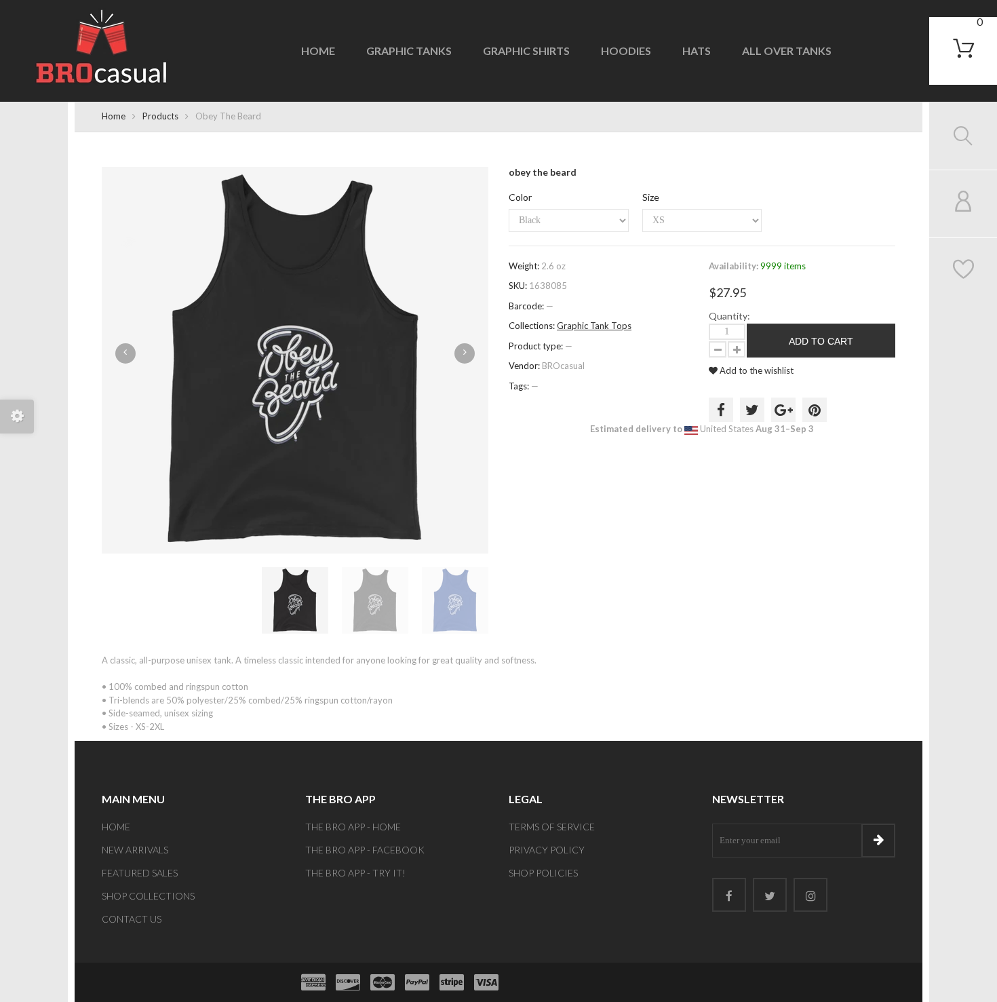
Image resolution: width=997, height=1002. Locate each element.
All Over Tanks (787, 50)
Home (318, 50)
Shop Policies (543, 873)
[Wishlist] (963, 272)
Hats (696, 50)
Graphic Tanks (409, 50)
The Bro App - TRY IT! (355, 873)
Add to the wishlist (756, 370)
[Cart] (963, 48)
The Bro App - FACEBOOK (365, 849)
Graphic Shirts (526, 50)
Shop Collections (148, 896)
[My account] (963, 204)
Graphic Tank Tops (594, 325)
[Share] (721, 410)
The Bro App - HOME (353, 826)
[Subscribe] (878, 841)
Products (160, 116)
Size (650, 197)
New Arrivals (135, 849)
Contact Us (131, 919)
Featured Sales (140, 873)
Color (520, 197)
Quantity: (729, 316)
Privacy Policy (547, 849)
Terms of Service (552, 826)
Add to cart (821, 341)
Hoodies (626, 50)
